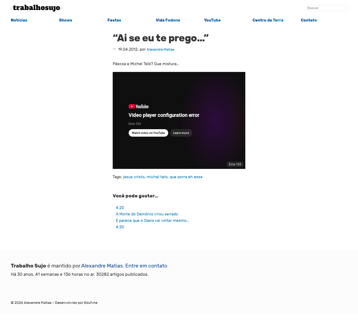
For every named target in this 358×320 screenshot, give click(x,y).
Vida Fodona (168, 20)
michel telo (157, 177)
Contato (309, 20)
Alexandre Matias (160, 50)
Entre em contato (146, 266)
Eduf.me (90, 303)
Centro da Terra (268, 20)
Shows (65, 20)
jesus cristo (134, 177)
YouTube (212, 20)
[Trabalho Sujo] (36, 8)
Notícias (19, 20)
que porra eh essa (186, 177)
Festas (114, 20)
